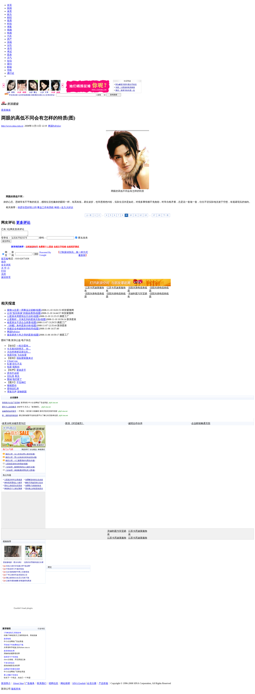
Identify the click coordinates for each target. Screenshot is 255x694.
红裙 (9, 364)
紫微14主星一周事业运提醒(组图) (24, 310)
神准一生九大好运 (63, 207)
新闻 (9, 8)
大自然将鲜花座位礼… (19, 352)
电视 (9, 33)
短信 (9, 61)
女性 (9, 45)
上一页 (88, 215)
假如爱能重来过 (25, 358)
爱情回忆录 (13, 388)
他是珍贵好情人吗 (27, 207)
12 (141, 215)
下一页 (166, 215)
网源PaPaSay (54, 126)
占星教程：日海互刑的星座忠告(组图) (26, 319)
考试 (9, 51)
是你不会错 (13, 373)
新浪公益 (16, 340)
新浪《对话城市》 (74, 423)
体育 (9, 11)
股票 (9, 20)
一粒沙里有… (24, 345)
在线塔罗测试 (73, 247)
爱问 (9, 64)
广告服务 (30, 683)
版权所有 (16, 689)
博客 (9, 26)
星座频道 (6, 110)
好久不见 (17, 364)
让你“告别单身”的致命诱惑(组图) (24, 313)
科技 (9, 23)
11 (136, 215)
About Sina (18, 683)
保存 (3, 261)
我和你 (15, 367)
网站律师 (65, 683)
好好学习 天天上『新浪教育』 (26, 407)
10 (131, 215)
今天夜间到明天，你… (19, 349)
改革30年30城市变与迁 (14, 423)
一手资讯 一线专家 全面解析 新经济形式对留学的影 (34, 411)
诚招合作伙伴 (135, 423)
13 (146, 215)
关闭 (3, 274)
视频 (9, 30)
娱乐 (9, 14)
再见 (17, 376)
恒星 (9, 367)
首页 (9, 5)
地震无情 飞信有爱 (17, 355)
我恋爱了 (17, 379)
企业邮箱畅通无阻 (200, 423)
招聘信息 (53, 683)
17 (154, 215)
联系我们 (41, 683)
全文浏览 (6, 265)
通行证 (10, 73)
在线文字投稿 (60, 247)
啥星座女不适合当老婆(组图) (22, 322)
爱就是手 (21, 370)
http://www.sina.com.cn (12, 126)
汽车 (9, 36)
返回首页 (6, 277)
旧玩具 (10, 376)
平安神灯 (21, 382)
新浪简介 (6, 683)
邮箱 (9, 67)
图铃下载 (6, 340)
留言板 (4, 258)
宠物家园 (22, 391)
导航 (9, 70)
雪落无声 (12, 391)
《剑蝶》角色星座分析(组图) (22, 325)
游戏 (9, 42)
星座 (9, 54)
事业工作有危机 (45, 207)
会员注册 (91, 683)
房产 (9, 39)
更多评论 (23, 222)
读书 (9, 48)
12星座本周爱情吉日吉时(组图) (23, 316)
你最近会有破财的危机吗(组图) (23, 328)
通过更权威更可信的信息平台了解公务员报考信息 (35, 415)
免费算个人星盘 (46, 247)
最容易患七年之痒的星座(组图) (23, 335)
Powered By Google (45, 253)
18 (159, 215)
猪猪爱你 (12, 385)
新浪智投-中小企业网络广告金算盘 (30, 403)
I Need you (12, 361)
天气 (9, 57)
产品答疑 (103, 683)
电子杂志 (26, 340)
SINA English (78, 683)
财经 (9, 17)
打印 (3, 271)
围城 (9, 379)
